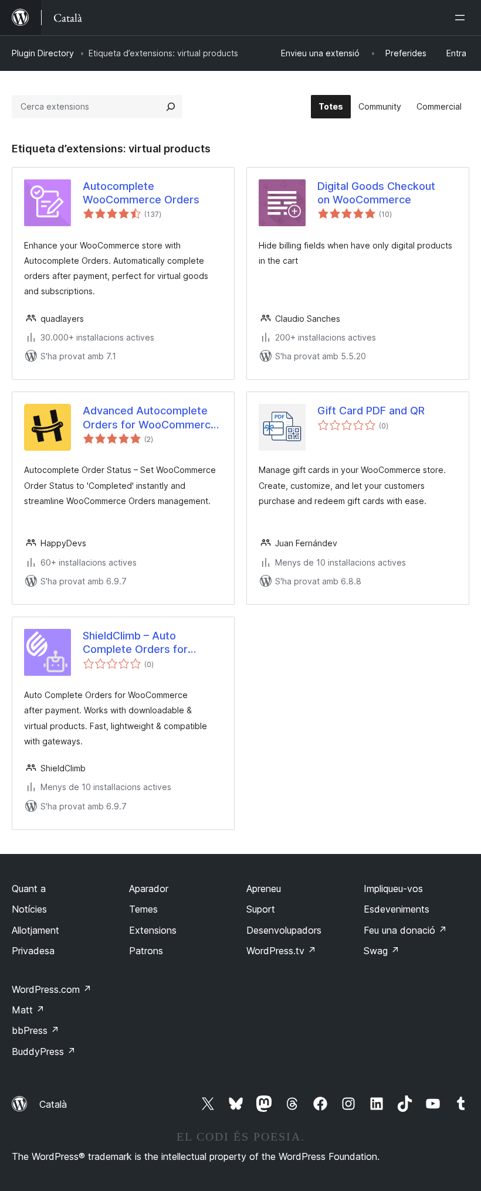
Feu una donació (405, 930)
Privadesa (33, 951)
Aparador (148, 888)
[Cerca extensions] (170, 106)
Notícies (29, 909)
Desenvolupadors (283, 930)
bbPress (35, 1030)
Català (53, 1104)
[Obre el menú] (462, 17)
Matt (28, 1010)
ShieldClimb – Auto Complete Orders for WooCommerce (135, 642)
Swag (381, 951)
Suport (260, 909)
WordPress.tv (281, 951)
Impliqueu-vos (393, 888)
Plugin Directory (43, 53)
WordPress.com (52, 989)
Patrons (146, 951)
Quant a (29, 888)
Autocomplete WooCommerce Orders (141, 193)
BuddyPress (44, 1051)
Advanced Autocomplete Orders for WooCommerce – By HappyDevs (150, 417)
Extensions (153, 930)
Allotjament (35, 930)
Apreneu (263, 888)
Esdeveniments (396, 909)
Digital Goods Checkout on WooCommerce (376, 193)
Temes (143, 909)
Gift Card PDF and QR (371, 410)
